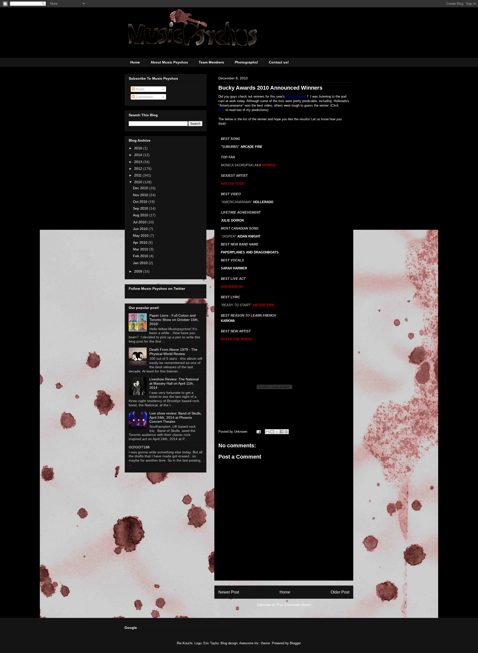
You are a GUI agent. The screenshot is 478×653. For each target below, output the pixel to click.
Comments (144, 97)
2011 (138, 175)
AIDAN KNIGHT (248, 236)
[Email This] (267, 431)
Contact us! (279, 62)
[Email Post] (258, 431)
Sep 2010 (141, 208)
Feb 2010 (141, 256)
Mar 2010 (141, 249)
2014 (138, 155)
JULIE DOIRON (232, 220)
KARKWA (228, 321)
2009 (138, 271)
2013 (138, 162)
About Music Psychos (169, 62)
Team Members (211, 62)
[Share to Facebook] (281, 431)
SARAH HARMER (234, 268)
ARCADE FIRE (251, 147)
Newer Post (228, 592)
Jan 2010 (141, 263)
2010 (138, 182)
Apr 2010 (140, 242)
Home (135, 62)
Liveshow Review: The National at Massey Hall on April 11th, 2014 (174, 383)
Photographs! (246, 62)
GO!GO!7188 (139, 447)
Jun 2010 (141, 229)
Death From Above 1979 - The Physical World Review (173, 352)
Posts (139, 89)
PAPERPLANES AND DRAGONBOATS (250, 252)
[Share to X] (276, 431)
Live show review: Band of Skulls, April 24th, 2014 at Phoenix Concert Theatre (175, 417)
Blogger (295, 643)
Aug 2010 (141, 215)
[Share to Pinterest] (286, 431)
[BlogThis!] (272, 431)
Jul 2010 (140, 222)
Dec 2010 (141, 188)
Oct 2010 (140, 202)
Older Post (340, 592)
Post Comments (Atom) (294, 605)
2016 (138, 148)
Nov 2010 (141, 195)
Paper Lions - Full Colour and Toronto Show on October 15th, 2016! (174, 319)
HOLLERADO (263, 202)
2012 (138, 169)
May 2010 (141, 235)
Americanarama (231, 105)
